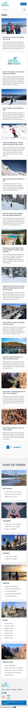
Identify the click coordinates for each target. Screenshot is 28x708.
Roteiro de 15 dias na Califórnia (14, 670)
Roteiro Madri (9, 631)
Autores (8, 689)
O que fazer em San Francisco (13, 492)
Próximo (17, 447)
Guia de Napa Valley (10, 591)
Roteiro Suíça (9, 638)
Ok (15, 707)
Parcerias (14, 689)
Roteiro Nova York (10, 665)
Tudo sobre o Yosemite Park (13, 589)
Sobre (3, 689)
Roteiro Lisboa (9, 628)
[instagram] (2, 693)
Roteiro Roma (9, 633)
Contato (20, 689)
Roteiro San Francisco (11, 496)
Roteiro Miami (9, 675)
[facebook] (5, 693)
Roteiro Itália (8, 635)
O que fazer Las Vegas (11, 556)
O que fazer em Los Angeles (13, 524)
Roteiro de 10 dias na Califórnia (14, 668)
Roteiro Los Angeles (10, 529)
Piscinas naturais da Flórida (13, 672)
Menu (23, 4)
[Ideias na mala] (5, 3)
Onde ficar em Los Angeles (12, 526)
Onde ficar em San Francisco (13, 494)
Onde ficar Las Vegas (11, 559)
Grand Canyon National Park (13, 593)
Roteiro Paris (8, 623)
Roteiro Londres (9, 626)
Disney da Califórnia (10, 596)
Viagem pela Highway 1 (11, 586)
